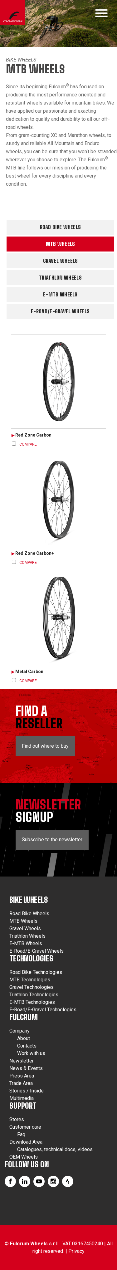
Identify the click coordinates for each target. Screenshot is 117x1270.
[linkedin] (24, 1181)
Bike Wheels (21, 60)
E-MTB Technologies (32, 1002)
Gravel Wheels (60, 261)
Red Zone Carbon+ (34, 553)
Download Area (25, 1142)
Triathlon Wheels (60, 278)
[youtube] (39, 1181)
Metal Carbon (29, 671)
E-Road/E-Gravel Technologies (42, 1010)
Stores (16, 1119)
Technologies (31, 958)
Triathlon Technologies (33, 995)
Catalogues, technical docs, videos (55, 1149)
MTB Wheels (60, 244)
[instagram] (53, 1181)
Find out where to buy (45, 746)
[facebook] (10, 1181)
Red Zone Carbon (33, 434)
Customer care (25, 1127)
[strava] (67, 1181)
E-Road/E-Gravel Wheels (60, 311)
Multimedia (21, 1098)
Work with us (31, 1053)
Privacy (76, 1251)
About (23, 1038)
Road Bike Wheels (60, 227)
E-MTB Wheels (60, 294)
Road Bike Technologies (35, 972)
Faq (21, 1134)
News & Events (26, 1068)
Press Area (21, 1076)
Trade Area (21, 1083)
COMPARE (28, 444)
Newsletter (21, 1061)
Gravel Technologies (31, 987)
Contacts (27, 1046)
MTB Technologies (29, 980)
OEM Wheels (23, 1157)
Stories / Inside (26, 1091)
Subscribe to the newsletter (52, 840)
